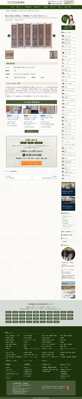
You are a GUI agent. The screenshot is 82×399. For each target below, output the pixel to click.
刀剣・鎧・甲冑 (9, 352)
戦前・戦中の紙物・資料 (48, 354)
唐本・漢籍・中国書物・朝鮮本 (50, 335)
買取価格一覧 (37, 7)
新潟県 (70, 312)
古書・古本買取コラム (67, 231)
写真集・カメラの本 (47, 348)
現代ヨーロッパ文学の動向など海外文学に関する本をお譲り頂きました (13, 119)
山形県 (8, 318)
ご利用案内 (45, 7)
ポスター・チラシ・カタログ (31, 357)
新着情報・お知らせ (67, 216)
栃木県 (49, 312)
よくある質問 (28, 376)
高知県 (56, 322)
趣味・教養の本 (17, 67)
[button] (9, 35)
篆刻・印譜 (63, 346)
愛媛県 (49, 322)
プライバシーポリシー (11, 371)
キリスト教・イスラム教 (30, 340)
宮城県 (63, 315)
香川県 (42, 322)
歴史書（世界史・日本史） (49, 340)
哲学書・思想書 (28, 337)
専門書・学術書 (9, 337)
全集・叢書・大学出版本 (66, 344)
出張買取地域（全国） (67, 235)
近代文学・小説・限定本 (48, 352)
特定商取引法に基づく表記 (12, 374)
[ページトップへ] (79, 395)
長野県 (8, 315)
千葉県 (22, 312)
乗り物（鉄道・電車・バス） (31, 354)
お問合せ (8, 378)
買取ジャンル (19, 7)
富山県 (42, 315)
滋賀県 (29, 318)
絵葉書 (62, 354)
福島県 (35, 315)
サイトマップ (9, 376)
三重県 (22, 318)
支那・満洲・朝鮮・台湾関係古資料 (14, 357)
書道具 (7, 348)
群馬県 (56, 312)
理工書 (25, 342)
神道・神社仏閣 (9, 340)
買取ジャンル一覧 (66, 32)
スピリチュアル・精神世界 (49, 344)
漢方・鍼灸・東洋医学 (11, 344)
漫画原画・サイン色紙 (11, 360)
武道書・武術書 (28, 352)
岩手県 (56, 315)
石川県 (22, 315)
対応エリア (53, 7)
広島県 (15, 77)
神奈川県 (29, 312)
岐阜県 (15, 318)
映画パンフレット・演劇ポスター (50, 357)
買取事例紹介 (28, 7)
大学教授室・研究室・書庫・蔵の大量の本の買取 (50, 370)
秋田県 (70, 315)
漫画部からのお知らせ (67, 225)
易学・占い (27, 344)
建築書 (62, 342)
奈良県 (56, 318)
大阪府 (42, 318)
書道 (25, 346)
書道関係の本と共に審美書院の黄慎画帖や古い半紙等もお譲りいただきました (30, 119)
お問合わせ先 (65, 245)
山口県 (29, 322)
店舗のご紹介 (68, 7)
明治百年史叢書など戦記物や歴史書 (47, 118)
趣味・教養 (8, 346)
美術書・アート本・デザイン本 (31, 348)
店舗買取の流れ (28, 374)
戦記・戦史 (63, 340)
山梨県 (63, 312)
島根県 (8, 322)
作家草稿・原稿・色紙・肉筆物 (68, 352)
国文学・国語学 (9, 342)
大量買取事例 (65, 223)
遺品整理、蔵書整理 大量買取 (49, 367)
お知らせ (60, 7)
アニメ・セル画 (28, 360)
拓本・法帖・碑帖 (47, 346)
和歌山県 (63, 318)
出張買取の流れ (28, 369)
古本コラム (65, 218)
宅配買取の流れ (28, 371)
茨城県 (42, 312)
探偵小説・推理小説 (11, 354)
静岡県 (35, 312)
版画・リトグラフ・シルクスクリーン (68, 349)
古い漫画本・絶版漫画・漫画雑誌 (68, 357)
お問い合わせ (54, 309)
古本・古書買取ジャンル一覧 (13, 335)
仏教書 (62, 337)
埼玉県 (15, 312)
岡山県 (15, 322)
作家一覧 (45, 360)
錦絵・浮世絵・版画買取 (66, 335)
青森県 (49, 315)
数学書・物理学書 (47, 342)
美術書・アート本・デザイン (28, 67)
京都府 (35, 318)
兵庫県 (49, 318)
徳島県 (35, 322)
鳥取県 (70, 318)
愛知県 (15, 315)
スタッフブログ (66, 228)
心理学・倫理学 (46, 337)
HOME (12, 7)
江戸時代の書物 (28, 335)
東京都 (8, 312)
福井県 (29, 315)
